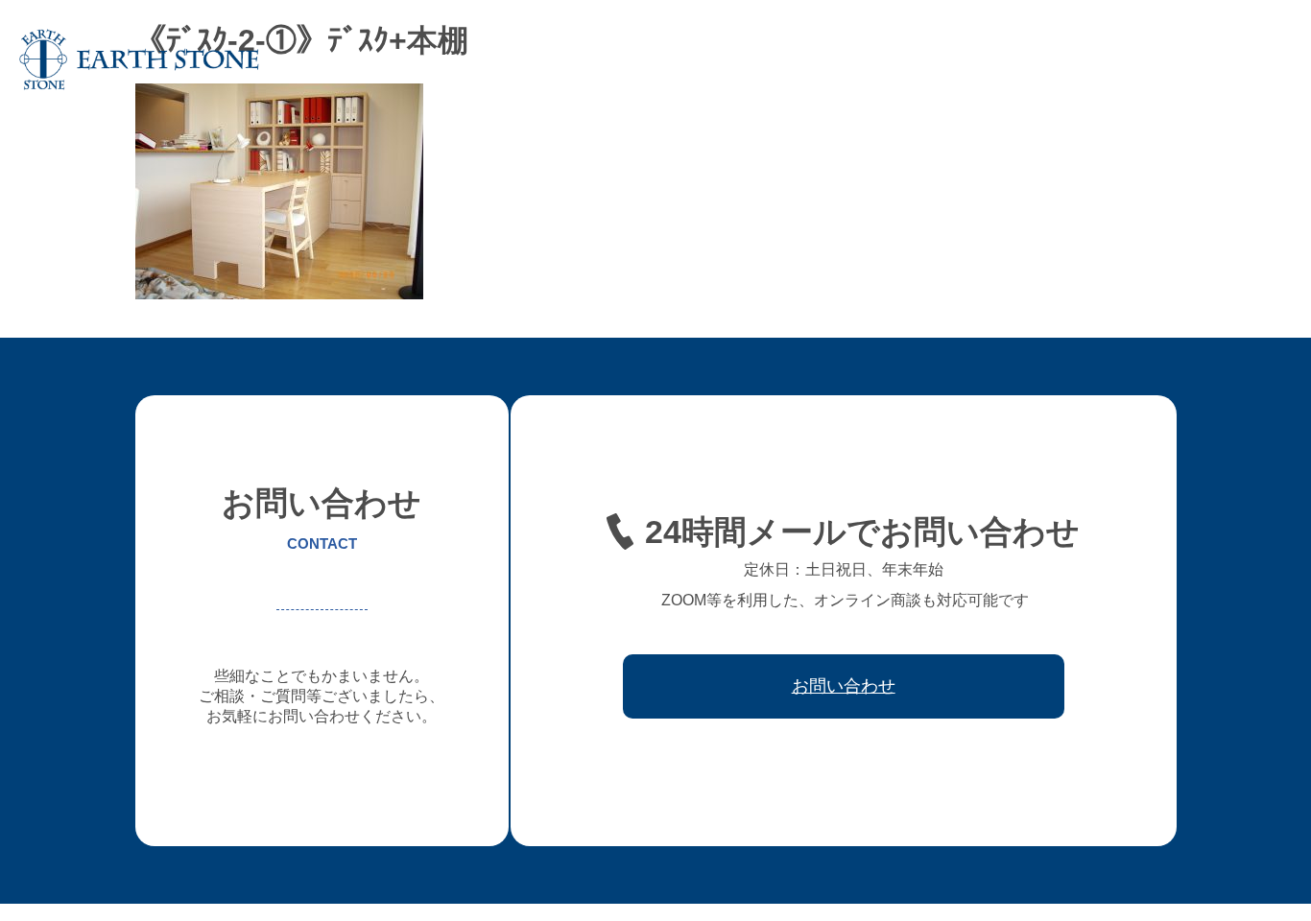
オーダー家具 (708, 59)
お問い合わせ (1240, 59)
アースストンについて (578, 59)
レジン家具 (935, 59)
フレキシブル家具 (825, 59)
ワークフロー (1032, 59)
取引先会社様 (1136, 59)
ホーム (467, 59)
